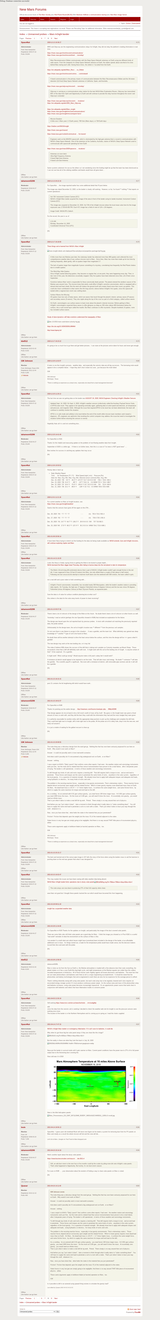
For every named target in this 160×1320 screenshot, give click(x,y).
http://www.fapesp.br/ (54, 330)
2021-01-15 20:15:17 (54, 853)
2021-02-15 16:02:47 (54, 874)
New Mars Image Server (118, 15)
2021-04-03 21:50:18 (54, 998)
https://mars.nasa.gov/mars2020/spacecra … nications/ (66, 149)
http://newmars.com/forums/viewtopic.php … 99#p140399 (96, 709)
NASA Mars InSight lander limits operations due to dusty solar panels (70, 882)
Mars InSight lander (59, 34)
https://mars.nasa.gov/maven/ (57, 130)
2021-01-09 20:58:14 (54, 536)
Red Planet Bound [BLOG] (63, 15)
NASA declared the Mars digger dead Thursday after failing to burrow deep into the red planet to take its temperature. (87, 565)
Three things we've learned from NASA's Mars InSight (65, 246)
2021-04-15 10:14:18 (54, 1150)
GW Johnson (27, 361)
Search (52, 19)
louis (23, 1127)
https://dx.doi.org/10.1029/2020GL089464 (61, 326)
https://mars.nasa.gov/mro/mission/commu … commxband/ (67, 74)
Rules (42, 19)
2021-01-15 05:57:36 (54, 609)
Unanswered (136, 23)
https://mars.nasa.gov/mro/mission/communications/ (65, 53)
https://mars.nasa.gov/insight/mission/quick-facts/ (64, 114)
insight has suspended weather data (59, 908)
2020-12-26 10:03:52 (54, 465)
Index (22, 19)
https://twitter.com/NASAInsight (58, 126)
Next (56, 38)
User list (33, 19)
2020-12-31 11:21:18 (54, 497)
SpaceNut (25, 42)
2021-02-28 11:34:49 (54, 926)
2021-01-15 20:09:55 (54, 742)
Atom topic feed (135, 1309)
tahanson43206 (28, 181)
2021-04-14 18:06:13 (54, 1127)
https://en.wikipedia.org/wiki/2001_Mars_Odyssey (64, 103)
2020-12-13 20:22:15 (54, 181)
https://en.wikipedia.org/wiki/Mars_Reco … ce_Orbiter (65, 70)
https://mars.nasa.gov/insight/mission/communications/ (66, 111)
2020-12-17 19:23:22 (54, 341)
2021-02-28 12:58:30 (54, 960)
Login (72, 19)
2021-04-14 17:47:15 (54, 1024)
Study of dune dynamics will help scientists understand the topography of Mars (74, 317)
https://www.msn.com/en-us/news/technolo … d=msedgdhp (76, 1003)
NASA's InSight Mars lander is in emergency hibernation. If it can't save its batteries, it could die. (80, 1029)
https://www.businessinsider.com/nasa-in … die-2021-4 (65, 1158)
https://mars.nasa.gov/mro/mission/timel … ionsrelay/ (65, 55)
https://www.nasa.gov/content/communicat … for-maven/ (66, 134)
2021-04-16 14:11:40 (54, 1186)
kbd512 (24, 341)
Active (128, 23)
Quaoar (24, 1186)
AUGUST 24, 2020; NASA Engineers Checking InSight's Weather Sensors (111, 398)
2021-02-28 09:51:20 (54, 904)
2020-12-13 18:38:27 (54, 42)
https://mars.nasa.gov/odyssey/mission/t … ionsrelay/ (65, 86)
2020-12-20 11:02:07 (54, 361)
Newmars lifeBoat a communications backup (91, 15)
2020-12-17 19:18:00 (54, 242)
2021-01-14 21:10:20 (54, 558)
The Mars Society (45, 15)
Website (25, 375)
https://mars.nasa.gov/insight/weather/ (60, 504)
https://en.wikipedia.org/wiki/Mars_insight (61, 109)
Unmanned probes (37, 34)
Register (63, 19)
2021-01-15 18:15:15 (54, 679)
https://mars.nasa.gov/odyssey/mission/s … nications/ (65, 101)
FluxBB (137, 1312)
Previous (29, 38)
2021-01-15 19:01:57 (54, 701)
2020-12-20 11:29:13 (54, 394)
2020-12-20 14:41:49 (54, 434)
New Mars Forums (33, 9)
